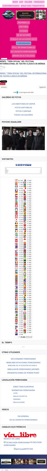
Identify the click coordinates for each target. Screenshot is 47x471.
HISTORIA (23, 26)
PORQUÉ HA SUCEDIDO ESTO (24, 39)
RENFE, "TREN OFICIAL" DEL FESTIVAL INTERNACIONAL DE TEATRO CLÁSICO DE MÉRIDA (23, 74)
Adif (21, 2)
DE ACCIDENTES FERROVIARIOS (23, 420)
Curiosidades (3, 66)
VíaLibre (28, 2)
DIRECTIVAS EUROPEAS (23, 386)
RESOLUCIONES (19, 402)
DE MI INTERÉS (23, 35)
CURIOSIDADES (23, 43)
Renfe (15, 2)
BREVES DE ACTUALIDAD (24, 55)
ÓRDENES (16, 399)
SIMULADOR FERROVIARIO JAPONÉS (23, 369)
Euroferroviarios (11, 6)
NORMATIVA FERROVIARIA (23, 390)
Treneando (39, 2)
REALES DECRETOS (20, 396)
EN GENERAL (23, 416)
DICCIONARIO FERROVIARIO (23, 359)
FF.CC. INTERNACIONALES (23, 47)
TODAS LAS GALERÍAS (23, 115)
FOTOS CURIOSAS (23, 111)
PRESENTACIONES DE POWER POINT (23, 373)
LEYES (15, 393)
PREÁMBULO (23, 22)
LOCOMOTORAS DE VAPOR (23, 104)
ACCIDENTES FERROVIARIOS (23, 51)
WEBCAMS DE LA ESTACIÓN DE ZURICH (22, 365)
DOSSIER (23, 31)
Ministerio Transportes (32, 6)
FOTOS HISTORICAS (23, 107)
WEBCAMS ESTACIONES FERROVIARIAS (23, 362)
